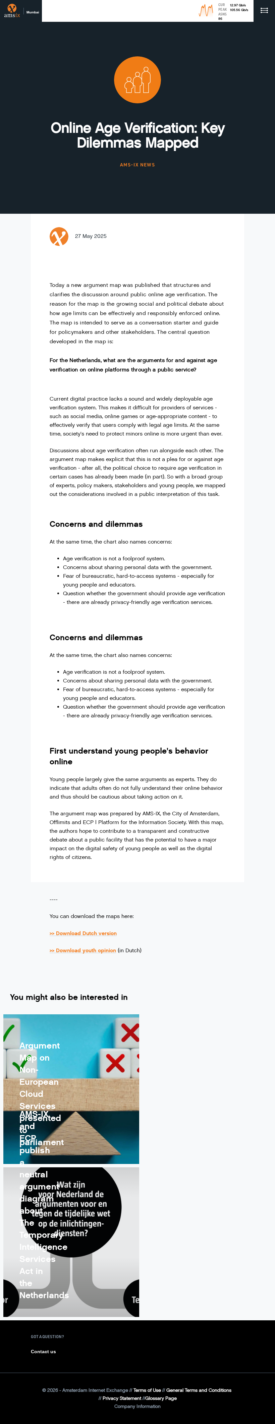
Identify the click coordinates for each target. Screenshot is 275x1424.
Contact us (43, 1351)
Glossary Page (161, 1398)
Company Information (137, 1406)
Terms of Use (147, 1390)
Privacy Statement (122, 1398)
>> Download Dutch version (83, 933)
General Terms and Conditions (198, 1390)
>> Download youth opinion (83, 950)
